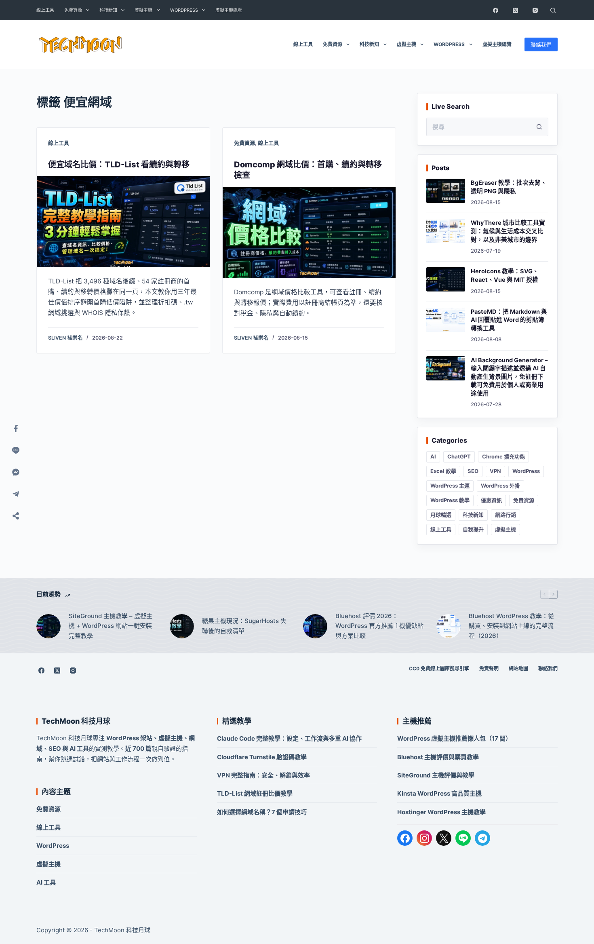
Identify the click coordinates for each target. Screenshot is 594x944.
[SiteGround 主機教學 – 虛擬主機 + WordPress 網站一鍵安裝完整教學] (48, 626)
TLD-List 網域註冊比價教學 (255, 793)
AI (433, 456)
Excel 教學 (443, 471)
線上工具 (45, 10)
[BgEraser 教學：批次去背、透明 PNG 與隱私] (445, 191)
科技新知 (108, 10)
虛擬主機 (143, 10)
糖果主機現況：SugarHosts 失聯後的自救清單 (244, 626)
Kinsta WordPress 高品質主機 (439, 793)
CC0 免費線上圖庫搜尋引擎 (439, 668)
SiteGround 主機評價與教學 (435, 775)
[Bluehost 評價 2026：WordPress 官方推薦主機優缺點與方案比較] (315, 626)
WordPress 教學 (450, 500)
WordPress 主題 (450, 485)
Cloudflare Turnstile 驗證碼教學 (262, 757)
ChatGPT (459, 456)
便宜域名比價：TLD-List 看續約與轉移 (119, 164)
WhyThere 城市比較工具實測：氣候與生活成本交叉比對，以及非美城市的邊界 (508, 231)
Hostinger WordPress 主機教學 (441, 812)
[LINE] (463, 838)
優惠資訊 (491, 500)
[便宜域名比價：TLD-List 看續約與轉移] (123, 221)
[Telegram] (482, 838)
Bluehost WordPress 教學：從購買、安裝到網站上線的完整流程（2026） (511, 626)
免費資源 (73, 10)
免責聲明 (489, 668)
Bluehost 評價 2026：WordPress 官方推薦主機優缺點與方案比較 (379, 626)
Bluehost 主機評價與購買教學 (438, 757)
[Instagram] (535, 10)
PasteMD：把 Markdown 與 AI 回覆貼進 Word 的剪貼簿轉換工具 (509, 320)
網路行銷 (505, 514)
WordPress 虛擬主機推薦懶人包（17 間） (454, 738)
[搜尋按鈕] (539, 127)
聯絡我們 (541, 44)
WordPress (184, 10)
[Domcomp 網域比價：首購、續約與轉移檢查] (309, 232)
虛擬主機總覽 (228, 10)
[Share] (15, 515)
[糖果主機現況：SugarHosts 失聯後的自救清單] (182, 626)
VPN (495, 471)
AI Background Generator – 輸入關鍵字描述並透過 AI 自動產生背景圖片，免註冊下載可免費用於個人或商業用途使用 (509, 377)
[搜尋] (553, 10)
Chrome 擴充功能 (503, 456)
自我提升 (473, 529)
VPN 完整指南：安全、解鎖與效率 (263, 775)
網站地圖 (518, 668)
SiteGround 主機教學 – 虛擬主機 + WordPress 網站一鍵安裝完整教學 (110, 626)
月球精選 (440, 514)
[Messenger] (15, 472)
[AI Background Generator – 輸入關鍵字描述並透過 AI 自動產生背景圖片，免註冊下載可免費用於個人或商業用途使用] (445, 368)
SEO (473, 471)
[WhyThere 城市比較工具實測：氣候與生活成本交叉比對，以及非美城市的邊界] (445, 231)
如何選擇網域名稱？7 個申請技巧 (262, 812)
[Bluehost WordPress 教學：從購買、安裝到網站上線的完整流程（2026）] (448, 626)
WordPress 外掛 (500, 485)
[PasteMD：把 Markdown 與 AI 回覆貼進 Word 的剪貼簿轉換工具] (445, 320)
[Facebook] (495, 10)
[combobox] (478, 127)
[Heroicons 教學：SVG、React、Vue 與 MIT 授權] (445, 279)
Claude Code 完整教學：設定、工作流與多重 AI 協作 (289, 738)
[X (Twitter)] (515, 10)
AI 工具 (46, 882)
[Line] (15, 450)
